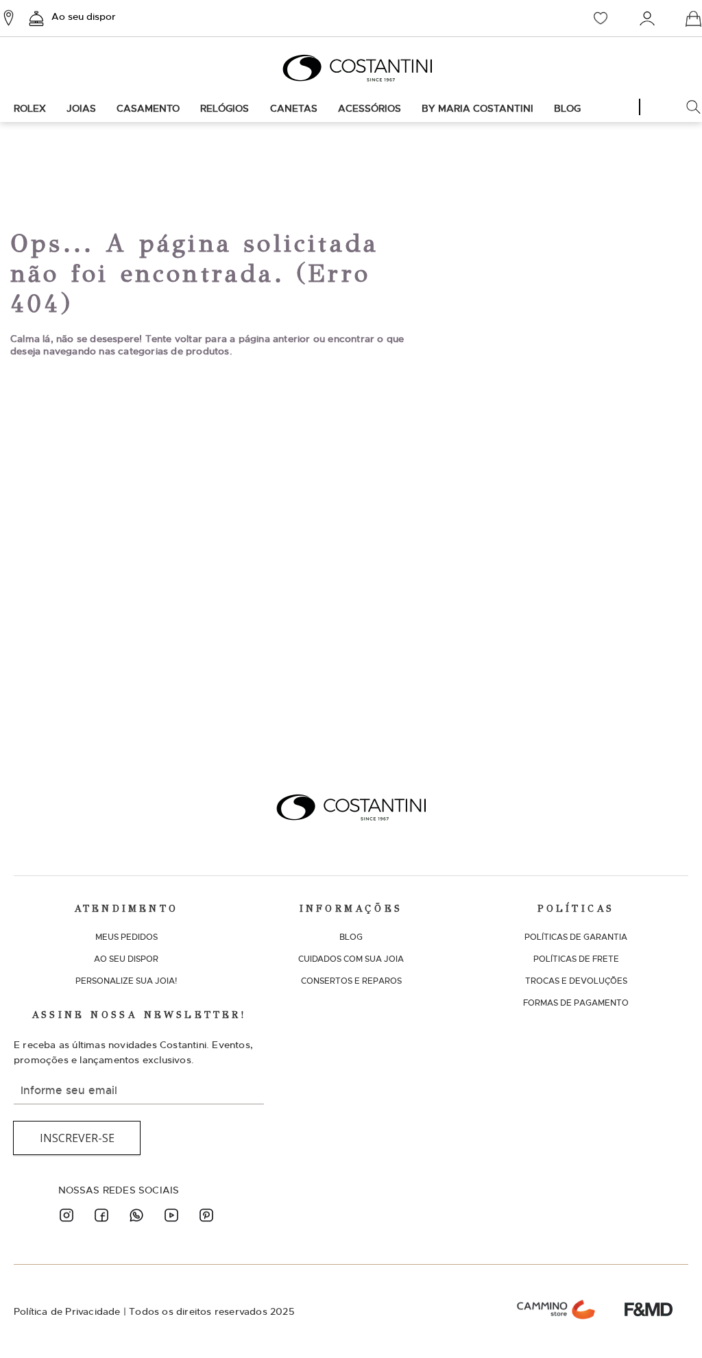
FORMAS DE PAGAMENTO (576, 1002)
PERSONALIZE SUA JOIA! (126, 980)
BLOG (351, 937)
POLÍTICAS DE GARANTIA (575, 937)
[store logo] (351, 68)
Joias (81, 108)
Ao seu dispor (83, 16)
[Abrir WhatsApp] (667, 1323)
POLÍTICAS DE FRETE (576, 959)
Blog (567, 108)
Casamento (148, 108)
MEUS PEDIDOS (126, 937)
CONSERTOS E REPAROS (351, 980)
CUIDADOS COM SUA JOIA (351, 959)
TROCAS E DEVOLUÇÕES (576, 980)
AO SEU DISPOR (126, 959)
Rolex (30, 108)
